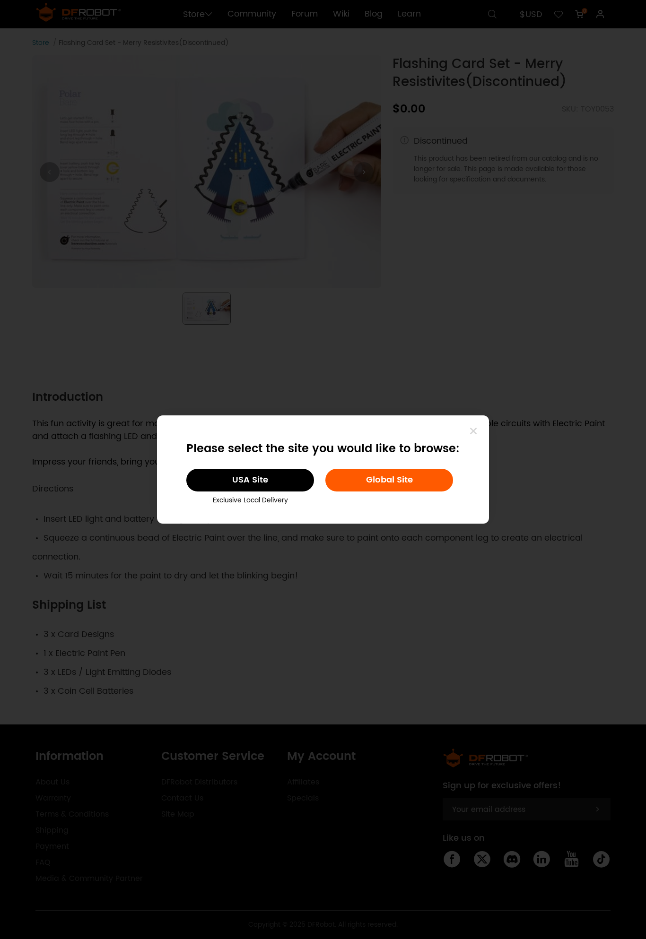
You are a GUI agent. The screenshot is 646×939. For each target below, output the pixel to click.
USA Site (250, 480)
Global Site (389, 480)
